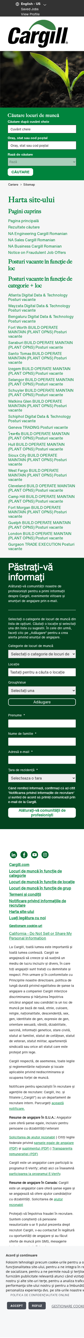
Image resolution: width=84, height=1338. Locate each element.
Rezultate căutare (24, 227)
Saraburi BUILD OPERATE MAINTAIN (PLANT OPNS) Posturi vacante (40, 345)
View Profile (30, 14)
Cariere (13, 184)
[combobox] (42, 145)
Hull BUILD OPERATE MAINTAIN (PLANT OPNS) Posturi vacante (36, 447)
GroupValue (17, 682)
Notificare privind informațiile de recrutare (37, 903)
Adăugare (42, 702)
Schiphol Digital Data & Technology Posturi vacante (39, 419)
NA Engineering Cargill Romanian (37, 233)
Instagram (45, 854)
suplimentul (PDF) (35, 1148)
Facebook (24, 854)
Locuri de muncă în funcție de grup (40, 888)
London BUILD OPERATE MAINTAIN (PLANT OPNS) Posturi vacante (39, 536)
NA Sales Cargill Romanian (31, 240)
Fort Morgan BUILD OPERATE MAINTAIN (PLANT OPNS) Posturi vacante (37, 512)
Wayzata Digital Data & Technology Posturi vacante (39, 308)
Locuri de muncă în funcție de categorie (35, 873)
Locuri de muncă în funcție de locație (42, 882)
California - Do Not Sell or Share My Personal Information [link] (40, 936)
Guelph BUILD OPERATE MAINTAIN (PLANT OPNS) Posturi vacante (39, 525)
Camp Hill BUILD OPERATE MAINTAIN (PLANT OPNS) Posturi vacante (41, 499)
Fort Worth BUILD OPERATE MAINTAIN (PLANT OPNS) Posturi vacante (37, 332)
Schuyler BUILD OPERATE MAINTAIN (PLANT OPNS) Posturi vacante (41, 393)
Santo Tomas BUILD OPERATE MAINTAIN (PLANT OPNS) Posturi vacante (37, 358)
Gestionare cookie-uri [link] (25, 925)
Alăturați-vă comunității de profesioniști (42, 813)
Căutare (20, 172)
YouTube (34, 854)
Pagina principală (23, 221)
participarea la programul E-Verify (34, 1173)
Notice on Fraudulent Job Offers (37, 252)
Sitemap (29, 184)
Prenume (16, 715)
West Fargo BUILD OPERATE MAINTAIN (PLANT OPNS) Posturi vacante (37, 475)
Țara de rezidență (23, 770)
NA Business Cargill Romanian (35, 246)
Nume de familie (22, 733)
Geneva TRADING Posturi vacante (38, 427)
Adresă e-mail (20, 751)
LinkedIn (13, 854)
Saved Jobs (29, 9)
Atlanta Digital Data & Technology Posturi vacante (38, 297)
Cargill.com (19, 864)
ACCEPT (16, 1305)
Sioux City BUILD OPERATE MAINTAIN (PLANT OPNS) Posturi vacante (37, 460)
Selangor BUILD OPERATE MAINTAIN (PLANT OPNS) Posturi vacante (41, 382)
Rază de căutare (20, 154)
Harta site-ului (21, 911)
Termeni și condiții (25, 894)
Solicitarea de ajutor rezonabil (32, 1137)
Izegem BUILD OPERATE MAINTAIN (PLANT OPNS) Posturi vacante (39, 371)
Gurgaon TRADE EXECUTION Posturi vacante (41, 546)
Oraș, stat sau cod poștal (28, 138)
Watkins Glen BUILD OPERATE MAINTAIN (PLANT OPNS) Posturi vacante (37, 405)
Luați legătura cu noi (27, 918)
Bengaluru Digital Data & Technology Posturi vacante (41, 319)
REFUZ (37, 1305)
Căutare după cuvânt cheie (28, 121)
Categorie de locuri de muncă (30, 645)
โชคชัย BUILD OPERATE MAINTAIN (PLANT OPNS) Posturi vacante (39, 436)
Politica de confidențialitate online (39, 1295)
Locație (13, 664)
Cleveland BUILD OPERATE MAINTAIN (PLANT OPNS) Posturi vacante (41, 488)
